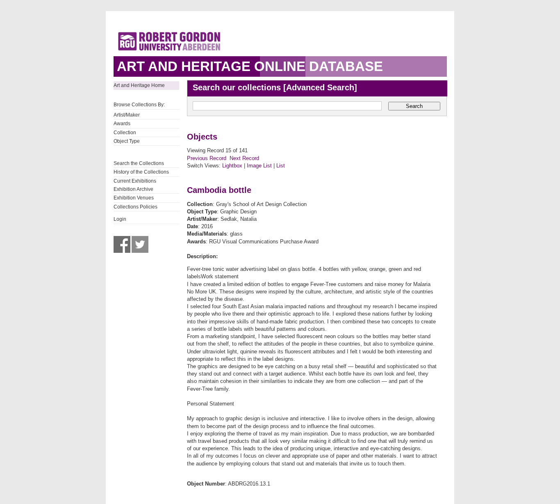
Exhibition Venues (134, 198)
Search (414, 106)
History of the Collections (141, 172)
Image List (259, 166)
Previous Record (206, 158)
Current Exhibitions (135, 181)
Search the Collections (139, 163)
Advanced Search (320, 87)
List (280, 166)
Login (120, 219)
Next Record (244, 158)
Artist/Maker (127, 115)
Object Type (127, 141)
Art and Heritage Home (139, 85)
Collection (125, 132)
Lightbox (232, 166)
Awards (122, 123)
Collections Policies (135, 207)
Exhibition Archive (133, 189)
